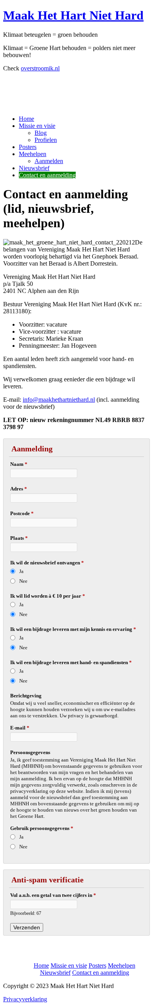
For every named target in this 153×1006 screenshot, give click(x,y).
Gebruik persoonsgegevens (41, 828)
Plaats (19, 538)
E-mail (19, 728)
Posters (27, 147)
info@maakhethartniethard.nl (59, 399)
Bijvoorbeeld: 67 (25, 913)
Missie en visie (37, 125)
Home (26, 118)
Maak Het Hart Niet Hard (73, 15)
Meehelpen (32, 154)
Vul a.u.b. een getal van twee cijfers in (53, 895)
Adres (18, 489)
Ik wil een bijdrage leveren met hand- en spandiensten (71, 662)
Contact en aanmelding (47, 175)
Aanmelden (49, 161)
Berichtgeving (26, 696)
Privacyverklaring (25, 999)
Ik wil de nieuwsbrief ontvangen (47, 563)
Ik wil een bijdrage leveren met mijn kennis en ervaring (73, 629)
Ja (21, 571)
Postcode (22, 513)
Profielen (46, 140)
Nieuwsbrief (34, 168)
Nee (23, 581)
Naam (18, 464)
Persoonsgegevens (30, 752)
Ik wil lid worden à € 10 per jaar (47, 596)
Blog (41, 132)
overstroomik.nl (40, 68)
